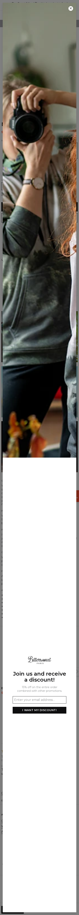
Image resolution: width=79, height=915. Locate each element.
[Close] (70, 8)
